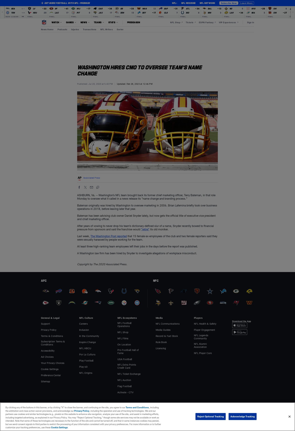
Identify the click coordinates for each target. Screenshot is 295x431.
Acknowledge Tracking (242, 416)
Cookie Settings (59, 427)
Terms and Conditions (137, 407)
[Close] (289, 416)
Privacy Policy (81, 410)
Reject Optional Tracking (210, 416)
